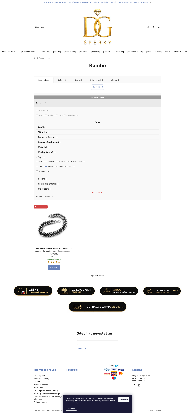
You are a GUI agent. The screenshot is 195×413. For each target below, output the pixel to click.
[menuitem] (10, 51)
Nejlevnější (62, 80)
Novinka (51, 115)
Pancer (64, 162)
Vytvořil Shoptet (155, 410)
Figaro (62, 166)
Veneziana (52, 162)
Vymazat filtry (96, 192)
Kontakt (37, 382)
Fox (71, 166)
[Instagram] (139, 385)
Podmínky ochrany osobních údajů (47, 394)
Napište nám (38, 388)
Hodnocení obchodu (41, 385)
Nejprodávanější (96, 80)
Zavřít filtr (97, 87)
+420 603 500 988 (138, 378)
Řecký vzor (44, 171)
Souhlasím (124, 400)
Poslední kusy (72, 115)
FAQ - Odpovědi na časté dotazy (46, 391)
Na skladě (43, 110)
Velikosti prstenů (40, 402)
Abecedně (115, 80)
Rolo (41, 162)
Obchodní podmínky (41, 379)
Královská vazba (77, 162)
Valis (41, 166)
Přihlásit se (82, 348)
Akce (41, 115)
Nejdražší (78, 80)
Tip (61, 115)
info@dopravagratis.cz (141, 376)
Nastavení (71, 408)
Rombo (45, 103)
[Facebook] (134, 385)
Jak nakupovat (39, 376)
